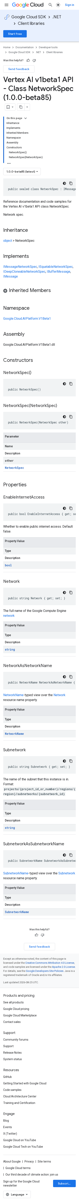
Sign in (69, 5)
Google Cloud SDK (28, 17)
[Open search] (50, 4)
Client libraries (31, 23)
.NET (56, 17)
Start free (15, 34)
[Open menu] (6, 5)
